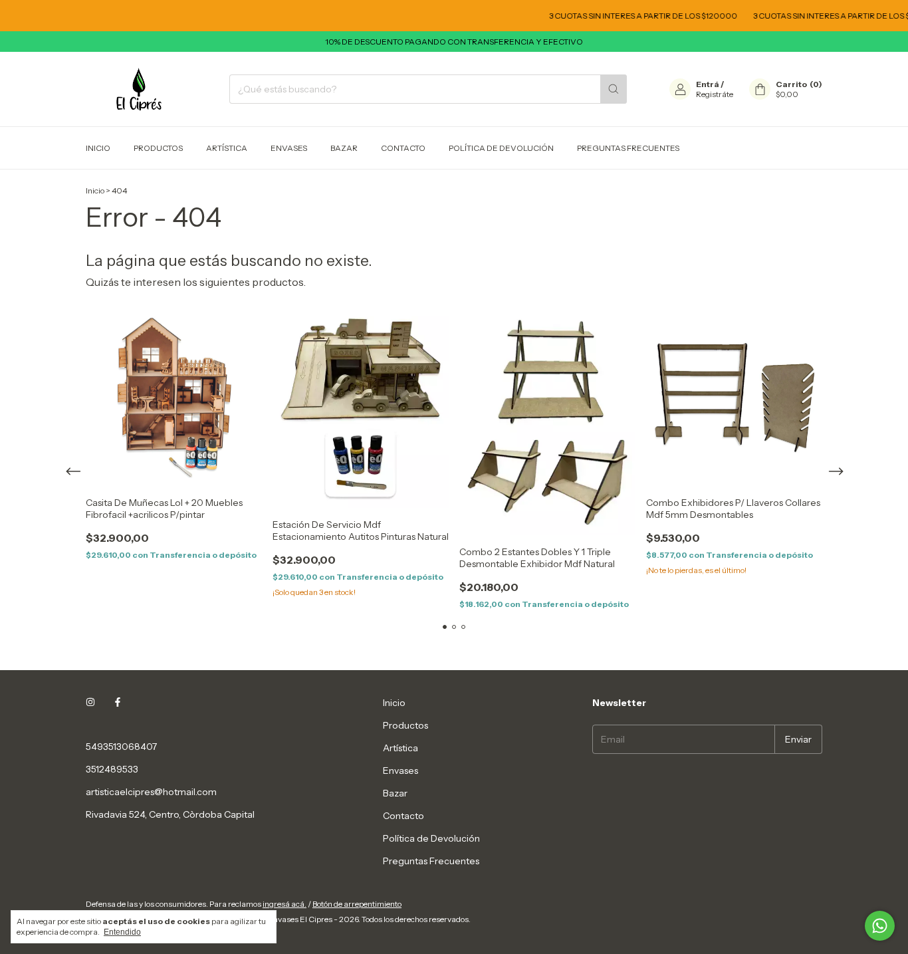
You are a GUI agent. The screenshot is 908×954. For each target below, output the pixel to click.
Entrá (707, 84)
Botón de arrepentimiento (356, 904)
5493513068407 (121, 747)
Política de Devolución (501, 148)
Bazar (344, 148)
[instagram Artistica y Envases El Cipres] (90, 703)
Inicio (98, 148)
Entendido (122, 932)
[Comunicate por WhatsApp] (880, 926)
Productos (158, 148)
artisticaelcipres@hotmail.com (151, 792)
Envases (289, 148)
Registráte (714, 94)
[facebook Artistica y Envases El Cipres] (117, 703)
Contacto (403, 148)
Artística (226, 148)
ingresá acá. (284, 904)
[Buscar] (613, 89)
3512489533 (112, 769)
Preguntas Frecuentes (628, 148)
